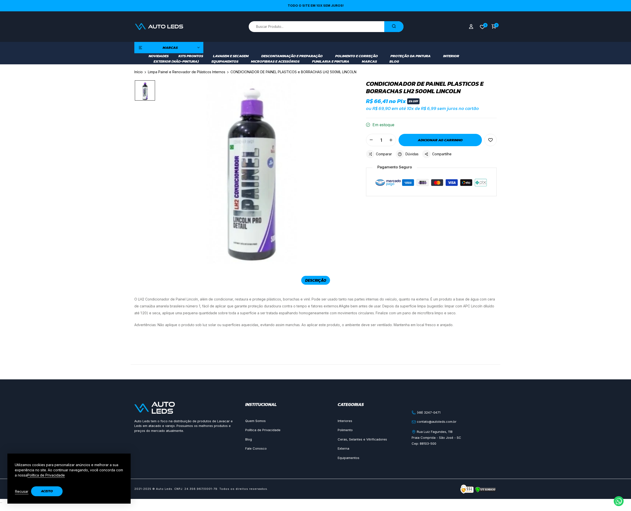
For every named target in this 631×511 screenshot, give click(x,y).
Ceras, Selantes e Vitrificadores (362, 439)
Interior (451, 56)
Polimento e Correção (356, 56)
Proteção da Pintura (410, 56)
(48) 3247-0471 (428, 412)
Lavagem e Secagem (231, 56)
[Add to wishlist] (490, 140)
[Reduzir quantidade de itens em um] (371, 140)
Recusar (21, 491)
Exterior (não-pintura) (176, 61)
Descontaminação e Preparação (292, 56)
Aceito (47, 491)
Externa (343, 448)
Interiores (345, 421)
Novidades (159, 56)
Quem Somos (255, 421)
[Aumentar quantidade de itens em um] (391, 140)
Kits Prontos (190, 56)
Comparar (384, 154)
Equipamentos (224, 61)
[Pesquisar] (393, 26)
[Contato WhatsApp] (619, 501)
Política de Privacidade (262, 430)
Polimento (345, 430)
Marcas (369, 61)
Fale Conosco (256, 448)
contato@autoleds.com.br (436, 421)
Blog (394, 61)
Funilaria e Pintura (330, 61)
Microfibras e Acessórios (275, 61)
